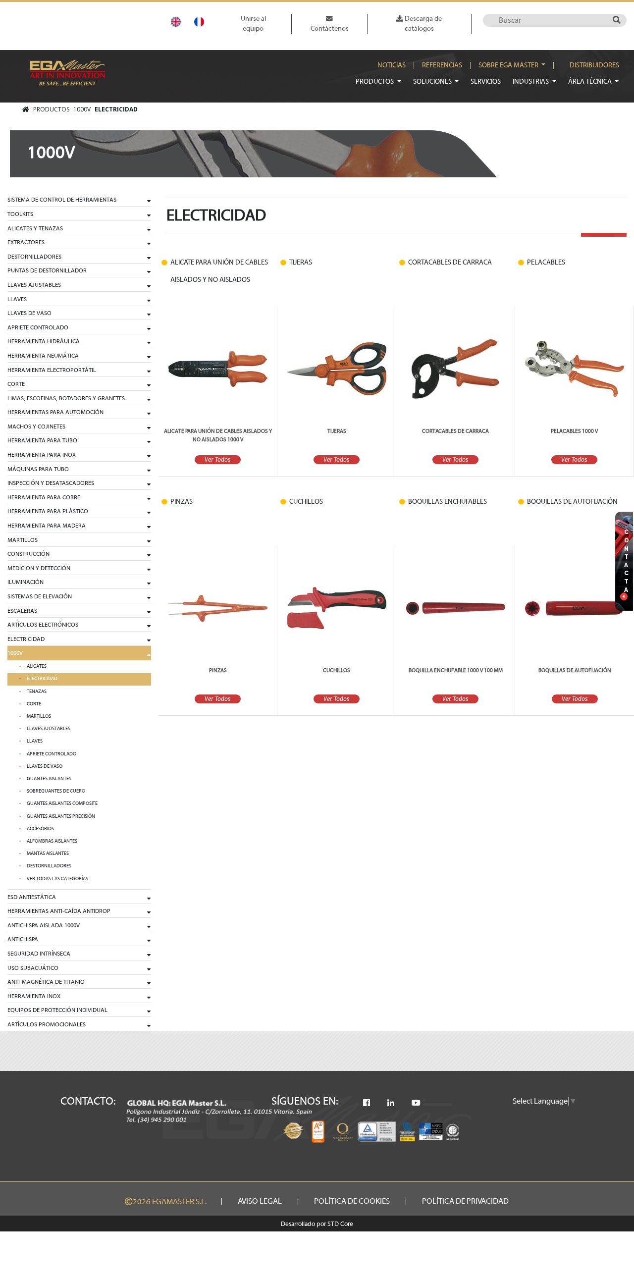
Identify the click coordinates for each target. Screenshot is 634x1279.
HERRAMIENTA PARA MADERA (46, 525)
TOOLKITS (20, 214)
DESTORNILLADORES (34, 256)
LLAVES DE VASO (29, 313)
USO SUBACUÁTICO (32, 967)
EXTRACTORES (26, 242)
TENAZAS (37, 691)
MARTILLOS (22, 539)
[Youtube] (416, 1103)
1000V (82, 109)
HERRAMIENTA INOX (33, 996)
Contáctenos (330, 28)
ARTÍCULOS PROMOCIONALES (46, 1024)
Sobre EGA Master (509, 65)
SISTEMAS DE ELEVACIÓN (39, 596)
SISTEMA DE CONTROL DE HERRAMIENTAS (61, 199)
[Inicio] (25, 109)
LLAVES (17, 299)
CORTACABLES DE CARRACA (455, 431)
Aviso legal (260, 1201)
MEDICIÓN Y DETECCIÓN (38, 568)
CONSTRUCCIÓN (28, 553)
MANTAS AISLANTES (48, 853)
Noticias (391, 65)
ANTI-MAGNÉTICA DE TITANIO (46, 981)
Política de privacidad (465, 1201)
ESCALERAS (22, 610)
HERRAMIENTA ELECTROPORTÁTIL (51, 370)
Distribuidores (594, 65)
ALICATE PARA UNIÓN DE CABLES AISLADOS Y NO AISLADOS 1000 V (218, 435)
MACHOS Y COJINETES (36, 426)
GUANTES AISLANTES (49, 779)
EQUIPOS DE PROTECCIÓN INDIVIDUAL (57, 1010)
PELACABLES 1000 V (574, 431)
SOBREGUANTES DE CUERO (56, 791)
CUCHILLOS (336, 670)
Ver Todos (218, 459)
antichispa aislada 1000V (43, 925)
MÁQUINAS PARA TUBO (38, 469)
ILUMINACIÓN (25, 582)
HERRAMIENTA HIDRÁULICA (43, 341)
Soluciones (433, 81)
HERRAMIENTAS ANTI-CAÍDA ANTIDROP (58, 910)
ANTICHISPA (22, 939)
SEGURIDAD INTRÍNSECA (38, 953)
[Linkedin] (390, 1103)
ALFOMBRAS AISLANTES (52, 841)
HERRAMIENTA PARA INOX (41, 454)
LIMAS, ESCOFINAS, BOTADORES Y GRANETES (66, 398)
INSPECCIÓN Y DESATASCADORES (50, 483)
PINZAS (218, 670)
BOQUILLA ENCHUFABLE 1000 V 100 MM (456, 670)
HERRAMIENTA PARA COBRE (43, 497)
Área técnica (590, 81)
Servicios (486, 81)
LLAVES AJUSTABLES (34, 284)
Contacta (626, 561)
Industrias (531, 81)
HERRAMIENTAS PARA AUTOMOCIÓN (55, 412)
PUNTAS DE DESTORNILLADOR (47, 270)
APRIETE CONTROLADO (37, 327)
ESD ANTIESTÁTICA (31, 897)
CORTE (16, 383)
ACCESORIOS (40, 829)
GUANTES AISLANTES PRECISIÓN (61, 816)
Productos (375, 81)
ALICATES (37, 666)
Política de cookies (352, 1201)
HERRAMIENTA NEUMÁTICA (43, 355)
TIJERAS (336, 431)
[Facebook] (366, 1103)
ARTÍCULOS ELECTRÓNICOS (42, 624)
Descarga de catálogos (422, 23)
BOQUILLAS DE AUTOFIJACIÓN (574, 670)
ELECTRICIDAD (116, 109)
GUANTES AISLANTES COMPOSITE (62, 803)
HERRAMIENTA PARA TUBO (42, 440)
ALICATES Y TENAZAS (35, 228)
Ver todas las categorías (57, 879)
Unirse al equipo (253, 23)
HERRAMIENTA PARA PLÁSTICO (47, 511)
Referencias (442, 65)
